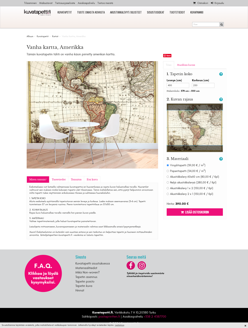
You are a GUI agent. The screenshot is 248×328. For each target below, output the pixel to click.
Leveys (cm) (174, 80)
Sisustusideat (155, 12)
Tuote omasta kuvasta (91, 12)
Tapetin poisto (84, 281)
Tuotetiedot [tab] (59, 179)
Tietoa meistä (105, 3)
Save (169, 55)
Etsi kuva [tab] (92, 179)
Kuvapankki (196, 12)
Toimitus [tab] (76, 179)
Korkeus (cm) (200, 80)
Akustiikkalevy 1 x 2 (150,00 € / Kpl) (191, 188)
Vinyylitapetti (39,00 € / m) (187, 165)
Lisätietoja (119, 325)
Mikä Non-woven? (87, 272)
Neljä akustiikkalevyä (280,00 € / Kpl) (193, 182)
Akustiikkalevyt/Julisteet (126, 12)
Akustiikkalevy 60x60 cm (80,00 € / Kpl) (194, 176)
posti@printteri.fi (109, 316)
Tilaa (168, 64)
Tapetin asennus (86, 277)
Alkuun (30, 36)
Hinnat (79, 290)
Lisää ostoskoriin (196, 212)
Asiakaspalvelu (86, 3)
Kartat (55, 36)
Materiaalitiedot (86, 268)
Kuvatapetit (65, 12)
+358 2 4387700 (155, 316)
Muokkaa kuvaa (186, 64)
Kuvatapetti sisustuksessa (92, 263)
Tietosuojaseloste (65, 3)
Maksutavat (45, 3)
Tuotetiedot (177, 12)
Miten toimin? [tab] (38, 179)
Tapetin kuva (83, 286)
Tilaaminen (30, 3)
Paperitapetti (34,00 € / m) (188, 171)
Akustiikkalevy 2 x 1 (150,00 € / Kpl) (191, 194)
